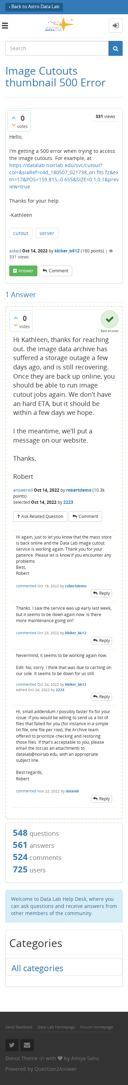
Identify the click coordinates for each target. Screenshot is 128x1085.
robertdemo (78, 490)
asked (15, 251)
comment (58, 271)
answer (25, 271)
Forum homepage (96, 1027)
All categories (37, 968)
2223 (68, 502)
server (46, 233)
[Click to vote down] (13, 125)
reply (104, 593)
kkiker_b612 (67, 251)
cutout (20, 233)
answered (23, 490)
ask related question (42, 516)
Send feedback (18, 1027)
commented (26, 585)
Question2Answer (55, 1068)
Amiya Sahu (85, 1058)
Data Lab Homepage (56, 1027)
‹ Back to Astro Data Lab (34, 7)
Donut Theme (21, 1058)
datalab (72, 791)
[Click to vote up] (13, 118)
